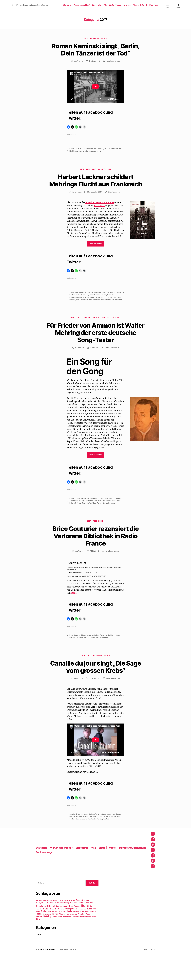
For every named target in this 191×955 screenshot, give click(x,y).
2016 (83, 655)
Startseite (67, 5)
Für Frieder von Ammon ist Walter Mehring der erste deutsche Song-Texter (95, 332)
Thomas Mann (94, 297)
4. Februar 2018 (94, 61)
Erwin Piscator (74, 906)
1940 (82, 169)
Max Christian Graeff (100, 816)
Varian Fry (99, 205)
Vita (105, 5)
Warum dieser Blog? (82, 5)
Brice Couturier (74, 635)
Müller (82, 911)
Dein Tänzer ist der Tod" (113, 149)
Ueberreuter (104, 297)
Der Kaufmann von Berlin (84, 903)
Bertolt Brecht (74, 498)
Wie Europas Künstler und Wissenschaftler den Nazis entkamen (99, 300)
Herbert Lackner (100, 295)
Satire (79, 503)
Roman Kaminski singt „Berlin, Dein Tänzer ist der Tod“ (95, 49)
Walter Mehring (97, 819)
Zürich (38, 919)
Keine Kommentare (113, 61)
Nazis (87, 297)
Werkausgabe (67, 916)
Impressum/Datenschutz (134, 5)
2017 (86, 38)
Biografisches (104, 169)
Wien (94, 917)
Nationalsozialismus (76, 297)
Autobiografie (47, 900)
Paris (87, 911)
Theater (62, 914)
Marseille (110, 295)
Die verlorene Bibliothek (90, 635)
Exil (87, 295)
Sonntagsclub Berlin (93, 151)
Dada (71, 903)
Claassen (53, 903)
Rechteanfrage (152, 5)
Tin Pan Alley (91, 503)
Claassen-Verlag (63, 903)
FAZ (110, 498)
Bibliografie (96, 5)
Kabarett (94, 38)
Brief (78, 900)
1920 (73, 318)
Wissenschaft (114, 318)
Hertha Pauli (82, 909)
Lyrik (103, 318)
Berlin (71, 149)
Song (84, 503)
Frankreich (103, 635)
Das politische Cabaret (89, 498)
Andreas (80, 61)
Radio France (94, 637)
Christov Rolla (94, 814)
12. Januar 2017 (94, 678)
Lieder (104, 38)
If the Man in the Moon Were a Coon (107, 501)
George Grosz (71, 909)
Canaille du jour (75, 814)
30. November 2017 (94, 192)
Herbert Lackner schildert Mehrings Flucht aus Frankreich (95, 180)
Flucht (91, 295)
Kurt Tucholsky (43, 911)
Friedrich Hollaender (50, 909)
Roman (55, 914)
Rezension (104, 637)
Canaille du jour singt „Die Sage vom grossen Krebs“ (95, 666)
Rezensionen (98, 521)
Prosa (38, 914)
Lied (71, 151)
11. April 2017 (94, 348)
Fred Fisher (89, 501)
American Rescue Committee (99, 202)
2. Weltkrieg (73, 292)
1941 (88, 169)
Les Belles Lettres (82, 637)
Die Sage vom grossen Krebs (109, 814)
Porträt (93, 911)
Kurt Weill (54, 911)
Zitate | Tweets (115, 5)
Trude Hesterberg (71, 914)
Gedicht (72, 816)
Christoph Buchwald (42, 903)
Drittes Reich (80, 295)
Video (88, 914)
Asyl (103, 292)
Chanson (100, 149)
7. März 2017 (94, 551)
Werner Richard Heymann (106, 503)
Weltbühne (107, 819)
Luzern (85, 816)
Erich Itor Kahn (103, 498)
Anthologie (39, 900)
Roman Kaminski (79, 151)
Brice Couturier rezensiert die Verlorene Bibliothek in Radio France (95, 536)
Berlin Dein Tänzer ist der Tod (85, 149)
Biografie (72, 900)
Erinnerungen (62, 906)
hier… (74, 593)
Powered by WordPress (67, 949)
